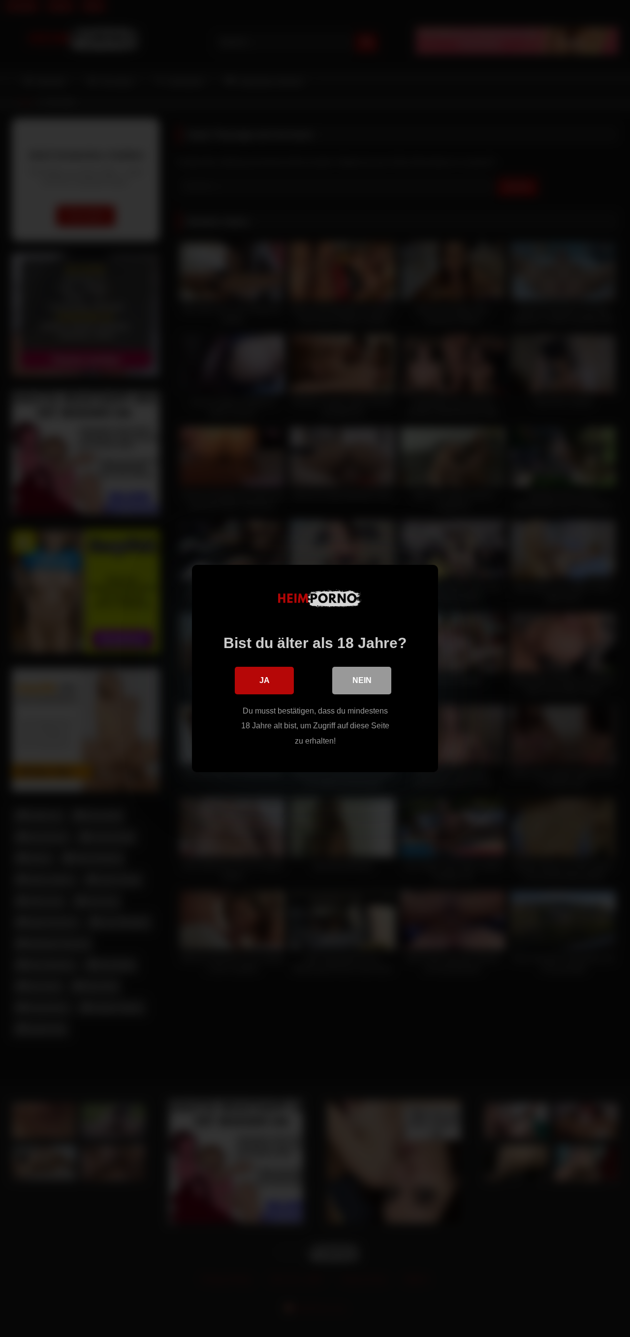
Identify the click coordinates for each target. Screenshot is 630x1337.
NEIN (362, 680)
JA (264, 680)
